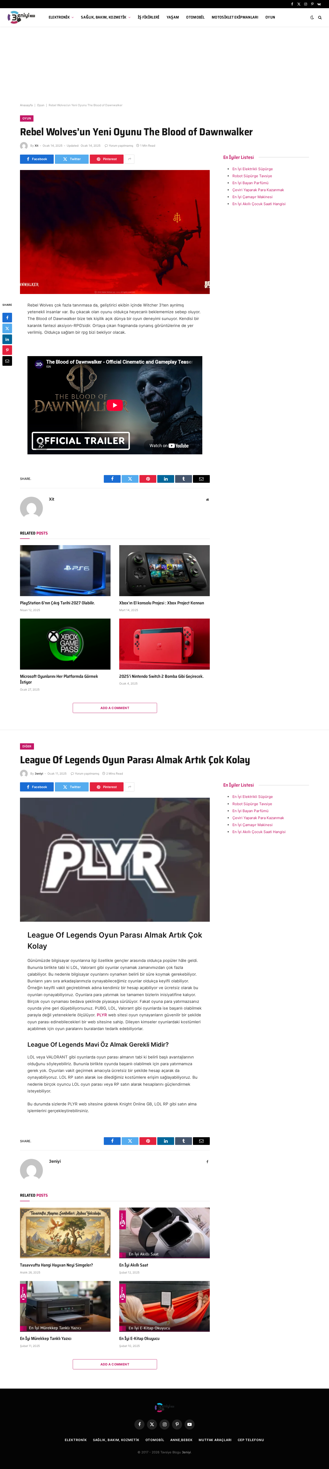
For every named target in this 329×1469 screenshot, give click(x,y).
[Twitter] (7, 328)
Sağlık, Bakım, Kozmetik (103, 17)
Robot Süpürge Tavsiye (252, 176)
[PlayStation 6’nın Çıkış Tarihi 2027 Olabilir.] (65, 570)
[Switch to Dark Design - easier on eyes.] (312, 17)
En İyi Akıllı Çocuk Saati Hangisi (259, 204)
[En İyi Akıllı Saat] (164, 1233)
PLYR (102, 1014)
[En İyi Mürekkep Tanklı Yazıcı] (65, 1306)
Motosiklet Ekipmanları (235, 17)
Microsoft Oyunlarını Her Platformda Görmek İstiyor (59, 679)
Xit (36, 145)
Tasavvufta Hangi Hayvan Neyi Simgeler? (56, 1265)
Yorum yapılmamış (121, 145)
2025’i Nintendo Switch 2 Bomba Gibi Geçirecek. (161, 676)
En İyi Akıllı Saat (133, 1265)
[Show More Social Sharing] (129, 159)
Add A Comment (114, 708)
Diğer (27, 746)
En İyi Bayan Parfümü (250, 183)
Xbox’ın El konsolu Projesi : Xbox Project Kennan (161, 603)
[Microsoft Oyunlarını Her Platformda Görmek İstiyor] (65, 644)
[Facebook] (7, 317)
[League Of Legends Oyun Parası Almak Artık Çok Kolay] (115, 860)
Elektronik (59, 17)
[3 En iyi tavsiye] (22, 17)
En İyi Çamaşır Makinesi (252, 197)
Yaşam (173, 17)
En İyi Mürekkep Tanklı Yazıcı (45, 1338)
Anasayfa (26, 105)
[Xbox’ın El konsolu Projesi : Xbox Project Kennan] (164, 570)
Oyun (270, 17)
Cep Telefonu (251, 1440)
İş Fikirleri (148, 17)
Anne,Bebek (181, 1440)
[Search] (319, 17)
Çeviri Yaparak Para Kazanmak (258, 190)
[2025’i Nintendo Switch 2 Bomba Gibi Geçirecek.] (164, 644)
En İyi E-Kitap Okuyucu (139, 1338)
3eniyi (39, 773)
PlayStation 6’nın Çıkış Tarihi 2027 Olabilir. (57, 603)
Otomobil (195, 17)
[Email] (7, 361)
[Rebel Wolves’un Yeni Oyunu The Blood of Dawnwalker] (115, 232)
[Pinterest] (7, 350)
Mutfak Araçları (215, 1440)
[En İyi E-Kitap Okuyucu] (164, 1306)
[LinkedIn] (7, 339)
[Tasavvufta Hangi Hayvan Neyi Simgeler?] (65, 1233)
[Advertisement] (164, 65)
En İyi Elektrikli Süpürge (252, 169)
